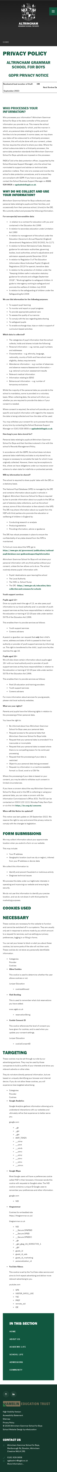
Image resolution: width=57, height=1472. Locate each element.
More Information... (15, 1463)
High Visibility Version (12, 1411)
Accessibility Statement (13, 1415)
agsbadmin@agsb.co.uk (25, 184)
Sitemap (6, 1419)
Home (6, 42)
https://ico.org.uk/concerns (28, 805)
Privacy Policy (8, 1422)
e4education (31, 1429)
